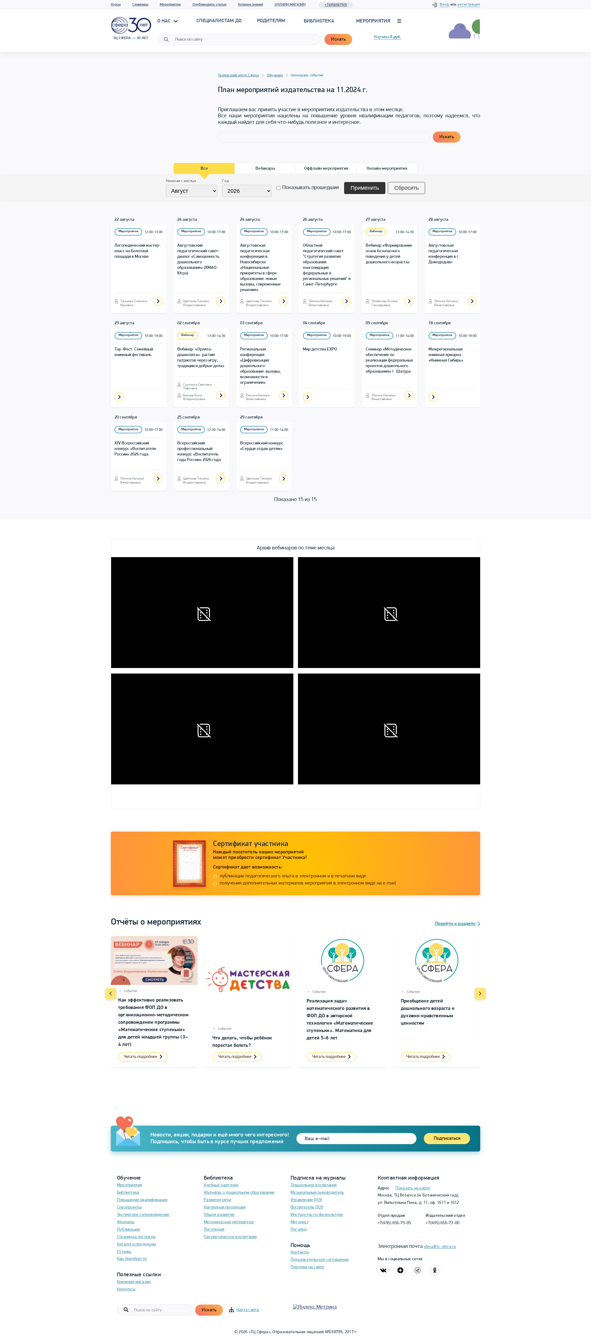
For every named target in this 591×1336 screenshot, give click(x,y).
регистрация (469, 4)
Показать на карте (413, 1188)
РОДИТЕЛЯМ (271, 20)
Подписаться (447, 1138)
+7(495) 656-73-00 (442, 1223)
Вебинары (265, 168)
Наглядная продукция (225, 1207)
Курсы (116, 4)
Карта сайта (247, 1310)
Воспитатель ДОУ (307, 1207)
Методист (300, 1222)
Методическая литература (229, 1222)
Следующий (480, 993)
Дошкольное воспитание (314, 1185)
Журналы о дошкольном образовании (239, 1192)
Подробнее (158, 301)
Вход (444, 4)
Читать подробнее (140, 1057)
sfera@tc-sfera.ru (440, 1247)
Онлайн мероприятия (387, 168)
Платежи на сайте (307, 1267)
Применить (365, 188)
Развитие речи (217, 1200)
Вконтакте (383, 1270)
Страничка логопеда (136, 1237)
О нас (164, 21)
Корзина (387, 37)
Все (204, 168)
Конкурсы (126, 1289)
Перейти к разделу (455, 923)
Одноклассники (434, 1270)
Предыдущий (110, 993)
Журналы (126, 1222)
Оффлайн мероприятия (326, 168)
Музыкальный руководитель (317, 1192)
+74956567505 (336, 5)
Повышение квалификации (142, 1200)
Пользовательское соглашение (320, 1259)
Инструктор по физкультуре (317, 1215)
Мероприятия (170, 4)
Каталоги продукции (136, 1244)
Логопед (299, 1229)
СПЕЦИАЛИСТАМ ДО (219, 20)
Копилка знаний (250, 4)
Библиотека (319, 21)
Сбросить (406, 188)
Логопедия (214, 1229)
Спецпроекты (129, 1207)
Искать (338, 39)
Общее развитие (219, 1215)
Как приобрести (132, 1259)
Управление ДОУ (306, 1200)
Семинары (140, 4)
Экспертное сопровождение (143, 1215)
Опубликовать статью (209, 4)
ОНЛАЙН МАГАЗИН (290, 4)
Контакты (300, 1252)
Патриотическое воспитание (230, 1237)
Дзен (400, 1270)
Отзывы (124, 1251)
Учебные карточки (221, 1185)
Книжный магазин (134, 1282)
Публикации (128, 1229)
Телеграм (417, 1270)
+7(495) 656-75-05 (394, 1223)
